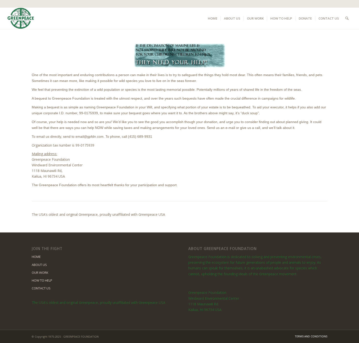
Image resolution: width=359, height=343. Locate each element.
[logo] (20, 18)
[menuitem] (213, 18)
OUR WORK (40, 272)
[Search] (347, 18)
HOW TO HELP (42, 280)
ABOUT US (39, 265)
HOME (36, 256)
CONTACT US (41, 288)
